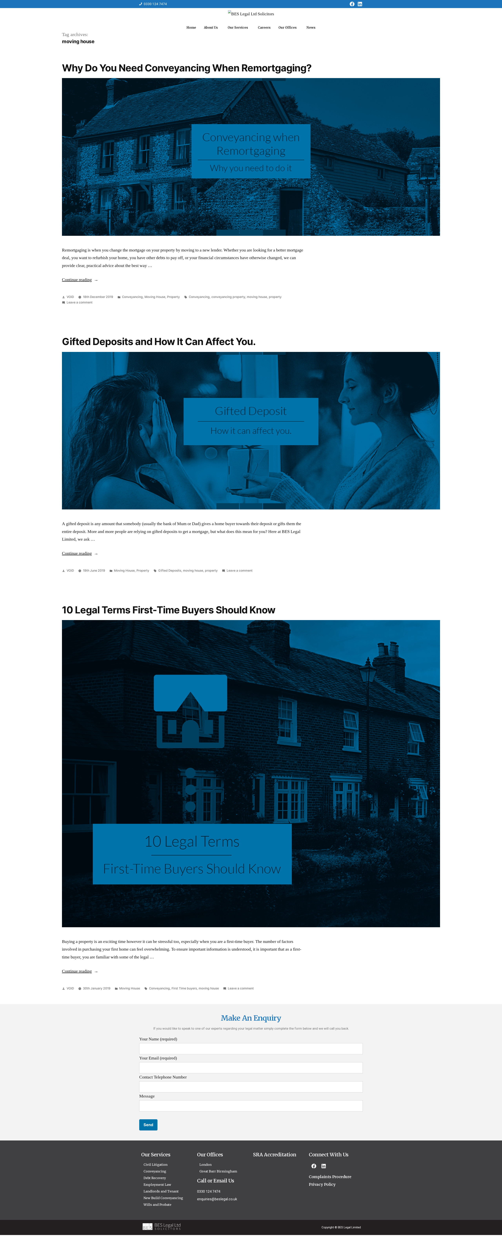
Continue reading (80, 279)
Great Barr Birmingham (218, 1171)
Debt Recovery (155, 1178)
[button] (212, 27)
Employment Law (157, 1185)
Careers (264, 27)
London (205, 1165)
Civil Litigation (155, 1165)
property (275, 297)
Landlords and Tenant (161, 1191)
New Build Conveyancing (163, 1198)
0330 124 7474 (208, 1191)
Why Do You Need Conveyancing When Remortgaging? (187, 68)
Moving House (155, 297)
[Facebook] (352, 4)
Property (173, 297)
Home (191, 27)
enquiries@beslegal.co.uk (217, 1199)
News (311, 27)
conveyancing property (228, 297)
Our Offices (287, 27)
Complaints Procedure (330, 1176)
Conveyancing (132, 297)
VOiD (70, 297)
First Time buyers (184, 988)
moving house (257, 297)
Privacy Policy (322, 1184)
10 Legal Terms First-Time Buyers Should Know (168, 610)
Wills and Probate (157, 1205)
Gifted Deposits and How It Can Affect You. (159, 341)
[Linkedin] (360, 4)
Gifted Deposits (169, 570)
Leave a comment (80, 302)
